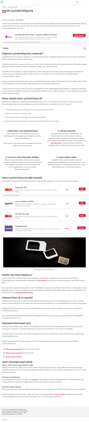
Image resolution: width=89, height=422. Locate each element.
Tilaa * (82, 189)
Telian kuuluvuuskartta (14, 353)
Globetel (35, 379)
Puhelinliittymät (13, 7)
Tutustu (81, 228)
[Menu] (2, 2)
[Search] (77, 2)
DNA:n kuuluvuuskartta (14, 349)
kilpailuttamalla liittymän (24, 292)
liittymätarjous (42, 280)
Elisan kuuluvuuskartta (14, 357)
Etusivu (4, 7)
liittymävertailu (56, 143)
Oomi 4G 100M (60, 394)
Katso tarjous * (79, 35)
